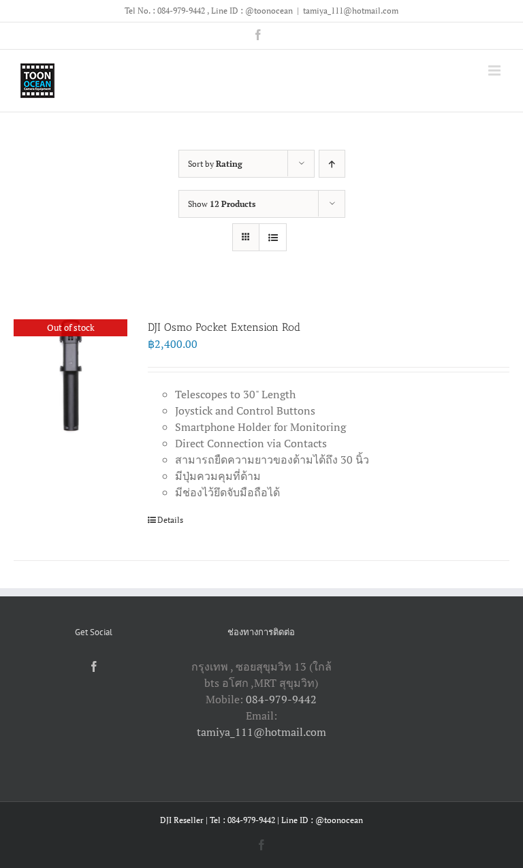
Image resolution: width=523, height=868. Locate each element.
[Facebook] (94, 666)
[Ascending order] (332, 164)
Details (170, 520)
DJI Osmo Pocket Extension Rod (224, 327)
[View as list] (272, 237)
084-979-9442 (281, 699)
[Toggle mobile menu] (495, 70)
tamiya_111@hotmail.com (350, 10)
